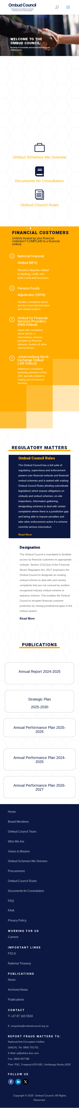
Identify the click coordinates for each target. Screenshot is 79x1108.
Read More (25, 534)
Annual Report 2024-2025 (39, 672)
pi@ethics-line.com (28, 1053)
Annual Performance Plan (34, 728)
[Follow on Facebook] (11, 1082)
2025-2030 (39, 707)
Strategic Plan (39, 699)
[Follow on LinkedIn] (18, 1082)
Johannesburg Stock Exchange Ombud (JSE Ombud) (33, 360)
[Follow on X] (25, 1082)
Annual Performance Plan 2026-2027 (39, 787)
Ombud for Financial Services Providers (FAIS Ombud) (32, 321)
